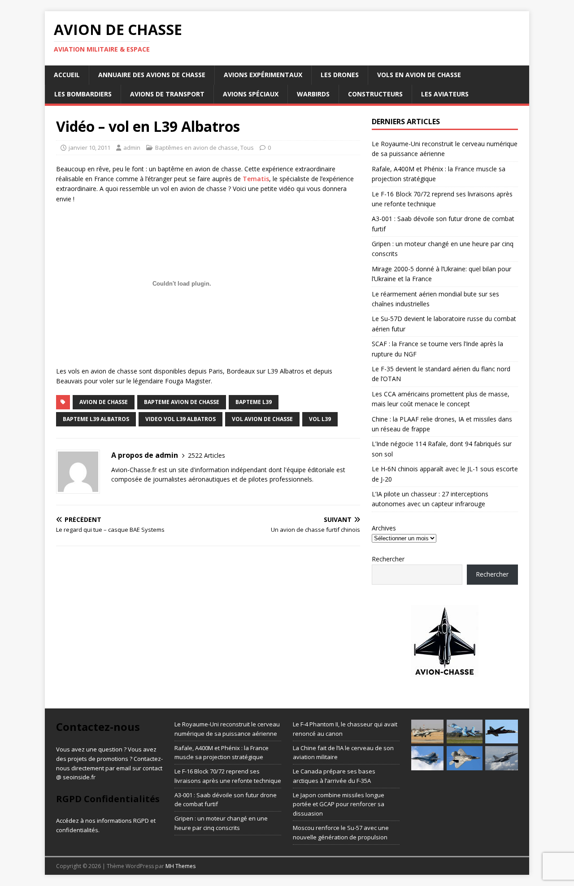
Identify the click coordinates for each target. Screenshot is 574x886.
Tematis (256, 178)
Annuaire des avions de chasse (151, 74)
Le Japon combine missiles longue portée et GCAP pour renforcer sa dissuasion (338, 804)
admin (131, 147)
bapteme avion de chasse (181, 402)
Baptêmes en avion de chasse (196, 147)
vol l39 (320, 419)
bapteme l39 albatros (96, 419)
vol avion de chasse (262, 419)
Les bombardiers (83, 94)
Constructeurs (375, 94)
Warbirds (313, 94)
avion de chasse (103, 402)
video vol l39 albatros (180, 419)
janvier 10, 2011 (89, 147)
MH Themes (180, 866)
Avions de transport (167, 94)
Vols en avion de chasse (419, 74)
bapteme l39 (253, 402)
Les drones (340, 74)
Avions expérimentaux (263, 74)
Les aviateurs (445, 94)
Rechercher (388, 559)
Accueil (67, 74)
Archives (384, 528)
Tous (247, 147)
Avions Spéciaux (250, 94)
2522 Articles (206, 455)
